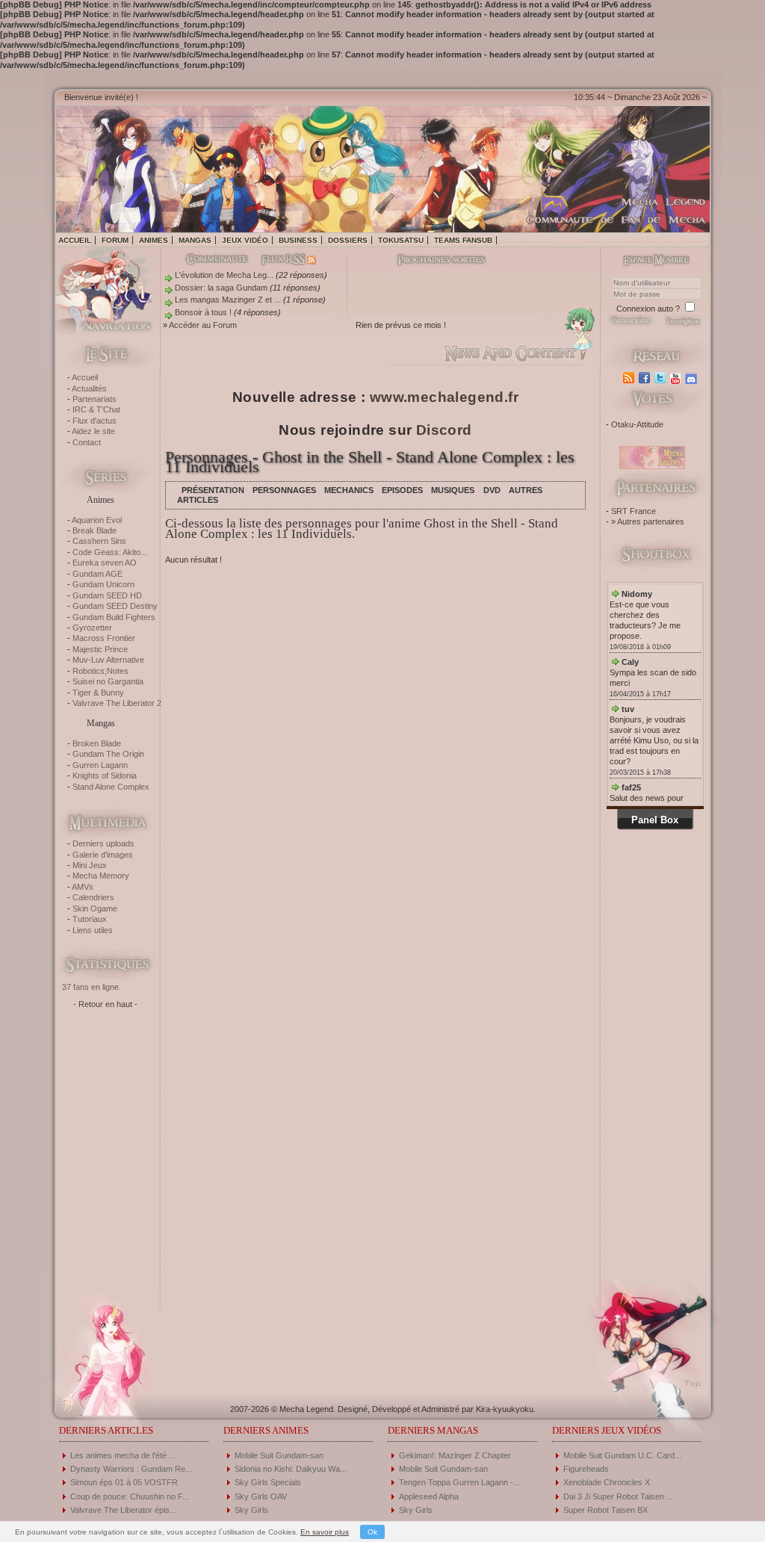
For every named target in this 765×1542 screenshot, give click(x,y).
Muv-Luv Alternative (108, 659)
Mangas (195, 240)
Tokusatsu (401, 240)
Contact (86, 442)
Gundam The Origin (108, 753)
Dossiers (348, 240)
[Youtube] (677, 378)
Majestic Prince (100, 649)
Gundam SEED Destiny (115, 605)
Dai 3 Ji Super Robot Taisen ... (618, 1496)
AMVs (82, 886)
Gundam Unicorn (103, 584)
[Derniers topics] (428, 260)
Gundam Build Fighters (113, 617)
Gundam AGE (97, 573)
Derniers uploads (103, 843)
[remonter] (688, 1378)
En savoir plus (324, 1532)
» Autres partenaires (647, 521)
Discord (444, 430)
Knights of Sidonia (104, 775)
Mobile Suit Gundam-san (279, 1455)
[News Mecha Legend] (630, 378)
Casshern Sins (99, 540)
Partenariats (94, 398)
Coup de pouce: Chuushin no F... (129, 1496)
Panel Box (654, 820)
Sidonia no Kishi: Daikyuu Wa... (291, 1468)
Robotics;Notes (100, 670)
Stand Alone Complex (110, 786)
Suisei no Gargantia (107, 681)
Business (298, 240)
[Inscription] (682, 325)
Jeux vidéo (245, 240)
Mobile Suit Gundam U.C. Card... (622, 1455)
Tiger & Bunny (98, 692)
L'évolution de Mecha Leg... (224, 274)
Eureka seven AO (104, 562)
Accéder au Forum (203, 325)
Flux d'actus (94, 420)
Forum (115, 240)
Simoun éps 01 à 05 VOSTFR (124, 1482)
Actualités (89, 388)
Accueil (74, 240)
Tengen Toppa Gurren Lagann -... (459, 1482)
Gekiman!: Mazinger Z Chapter (455, 1455)
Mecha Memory (100, 875)
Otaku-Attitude (637, 424)
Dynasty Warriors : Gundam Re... (131, 1468)
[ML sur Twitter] (661, 378)
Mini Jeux (89, 865)
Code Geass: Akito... (109, 552)
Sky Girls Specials (268, 1482)
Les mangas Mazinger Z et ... (228, 299)
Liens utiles (92, 930)
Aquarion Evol (97, 519)
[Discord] (693, 378)
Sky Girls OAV (261, 1496)
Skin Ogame (94, 908)
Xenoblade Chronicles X (606, 1482)
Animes (153, 240)
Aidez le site (93, 431)
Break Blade (94, 530)
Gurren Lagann (100, 765)
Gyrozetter (92, 627)
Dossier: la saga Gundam (221, 287)
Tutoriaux (89, 918)
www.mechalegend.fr (444, 397)
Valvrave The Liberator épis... (123, 1509)
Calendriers (93, 897)
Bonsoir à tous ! (203, 312)
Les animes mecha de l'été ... (123, 1455)
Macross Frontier (103, 638)
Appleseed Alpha (429, 1496)
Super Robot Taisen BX (605, 1509)
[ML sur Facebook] (646, 378)
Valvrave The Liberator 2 (116, 703)
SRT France (633, 511)
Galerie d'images (102, 854)
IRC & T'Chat (96, 409)
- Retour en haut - (105, 1004)
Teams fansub (463, 240)
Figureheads (586, 1468)
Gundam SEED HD (107, 595)
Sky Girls (251, 1509)
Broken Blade (96, 743)
